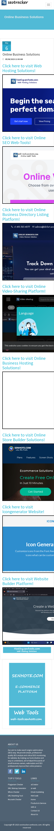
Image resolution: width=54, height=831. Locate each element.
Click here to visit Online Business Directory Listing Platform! (25, 214)
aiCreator (34, 784)
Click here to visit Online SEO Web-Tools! (24, 140)
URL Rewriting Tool (15, 796)
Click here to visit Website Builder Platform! (25, 581)
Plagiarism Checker (15, 784)
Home (33, 799)
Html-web (34, 796)
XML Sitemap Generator (17, 788)
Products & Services (38, 803)
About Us (34, 814)
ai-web (33, 788)
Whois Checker (13, 792)
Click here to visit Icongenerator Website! (23, 509)
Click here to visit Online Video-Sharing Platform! (24, 289)
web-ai (33, 807)
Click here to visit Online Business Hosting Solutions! (24, 362)
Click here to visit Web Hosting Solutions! (22, 68)
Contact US (35, 810)
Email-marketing (37, 792)
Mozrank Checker (14, 799)
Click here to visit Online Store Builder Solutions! (24, 437)
